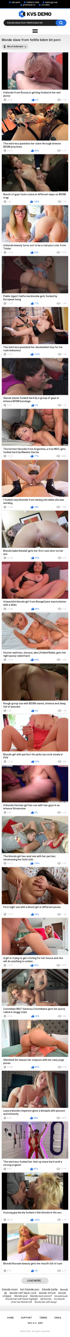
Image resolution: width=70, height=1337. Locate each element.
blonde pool (20, 1296)
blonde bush (61, 1296)
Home (10, 1317)
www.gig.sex (51, 2)
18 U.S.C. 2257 (35, 1323)
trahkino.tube (32, 2)
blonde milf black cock (23, 1293)
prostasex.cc (29, 5)
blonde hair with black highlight (21, 1299)
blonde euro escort (41, 1296)
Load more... (35, 1280)
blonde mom (10, 1289)
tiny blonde (59, 1299)
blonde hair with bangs (46, 1302)
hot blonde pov (29, 1289)
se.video (45, 5)
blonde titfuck (47, 1293)
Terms (43, 1317)
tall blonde (45, 1299)
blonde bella (49, 1289)
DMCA (57, 1317)
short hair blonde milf (21, 1302)
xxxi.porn (16, 2)
